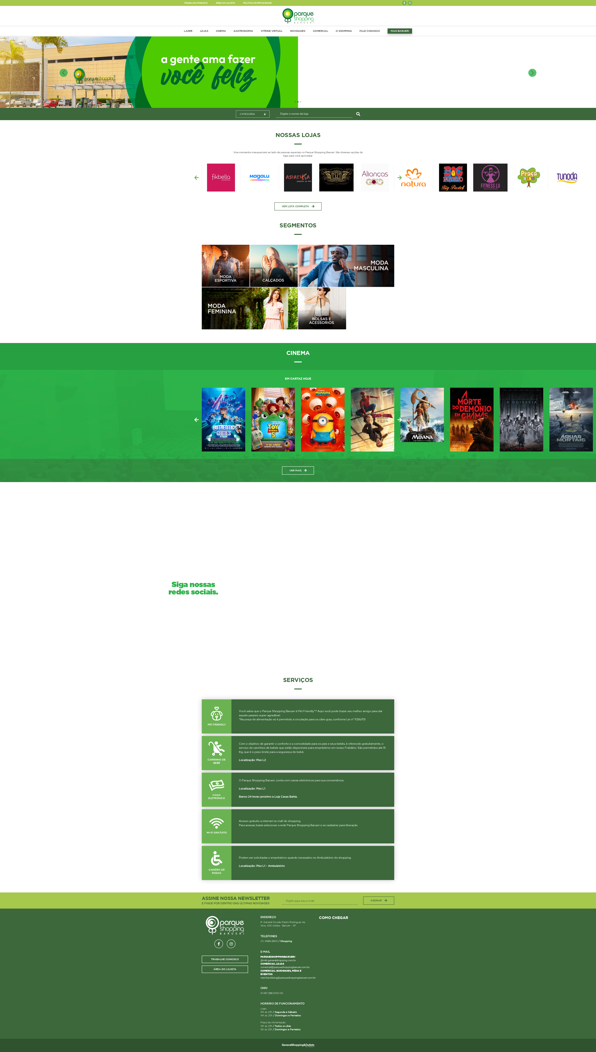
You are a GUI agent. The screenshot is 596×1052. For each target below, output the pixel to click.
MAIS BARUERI (400, 31)
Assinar (376, 900)
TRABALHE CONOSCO (196, 3)
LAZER (188, 31)
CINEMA (221, 31)
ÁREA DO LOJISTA (225, 3)
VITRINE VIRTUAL (271, 31)
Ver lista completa (295, 206)
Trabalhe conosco (225, 959)
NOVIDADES (297, 31)
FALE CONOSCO (369, 31)
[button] (295, 101)
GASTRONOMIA (243, 31)
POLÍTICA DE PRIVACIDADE (257, 3)
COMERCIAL (320, 31)
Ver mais (295, 470)
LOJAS (204, 31)
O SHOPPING (344, 31)
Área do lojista (224, 969)
